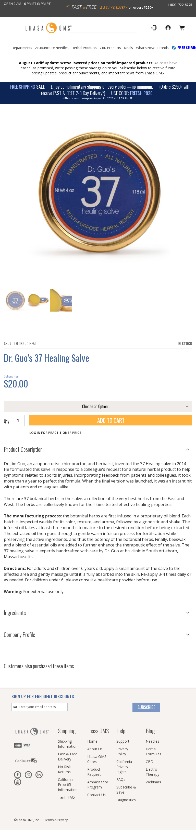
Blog (150, 731)
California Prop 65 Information (68, 784)
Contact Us (96, 794)
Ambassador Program (97, 784)
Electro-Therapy (152, 772)
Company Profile (19, 634)
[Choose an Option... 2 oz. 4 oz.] (98, 406)
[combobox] (103, 28)
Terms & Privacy (56, 820)
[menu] (98, 49)
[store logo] (48, 28)
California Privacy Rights (124, 766)
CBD (149, 761)
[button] (38, 300)
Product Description (23, 449)
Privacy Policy (122, 751)
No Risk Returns (64, 769)
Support (122, 741)
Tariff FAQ (66, 797)
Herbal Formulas (153, 751)
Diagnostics (126, 799)
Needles (152, 741)
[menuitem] (22, 47)
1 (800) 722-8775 (179, 4)
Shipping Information (68, 744)
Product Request (94, 772)
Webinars (153, 782)
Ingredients (15, 612)
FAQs (120, 779)
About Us (95, 748)
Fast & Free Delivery (67, 756)
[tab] (98, 448)
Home (92, 741)
